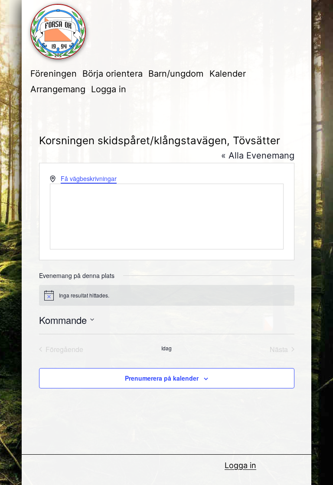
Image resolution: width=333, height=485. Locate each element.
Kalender (227, 73)
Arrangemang (57, 89)
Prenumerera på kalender (162, 378)
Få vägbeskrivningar (89, 178)
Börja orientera (112, 73)
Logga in (108, 89)
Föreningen (53, 73)
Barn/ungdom (175, 73)
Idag (166, 348)
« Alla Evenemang (257, 155)
